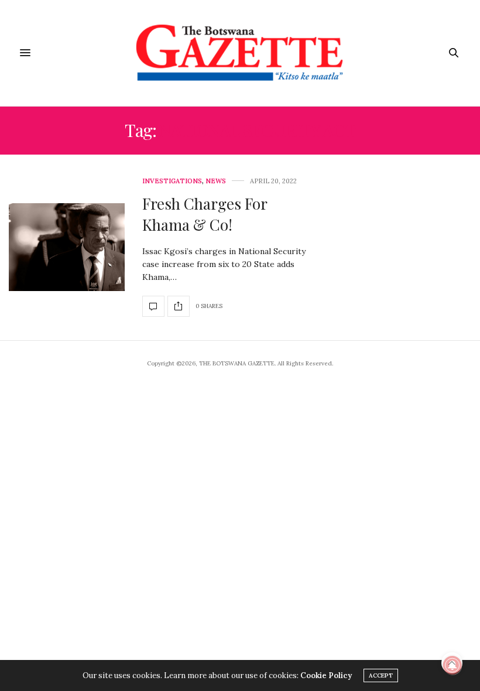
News (215, 181)
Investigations (172, 181)
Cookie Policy (326, 675)
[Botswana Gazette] (240, 53)
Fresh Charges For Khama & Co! (204, 214)
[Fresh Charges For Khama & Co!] (67, 247)
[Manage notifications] (452, 665)
